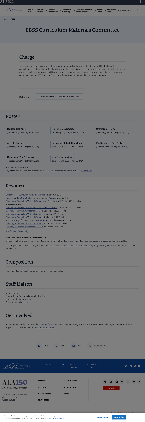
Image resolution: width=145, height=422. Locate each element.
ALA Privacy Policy (59, 418)
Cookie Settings (103, 417)
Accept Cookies (119, 417)
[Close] (141, 417)
